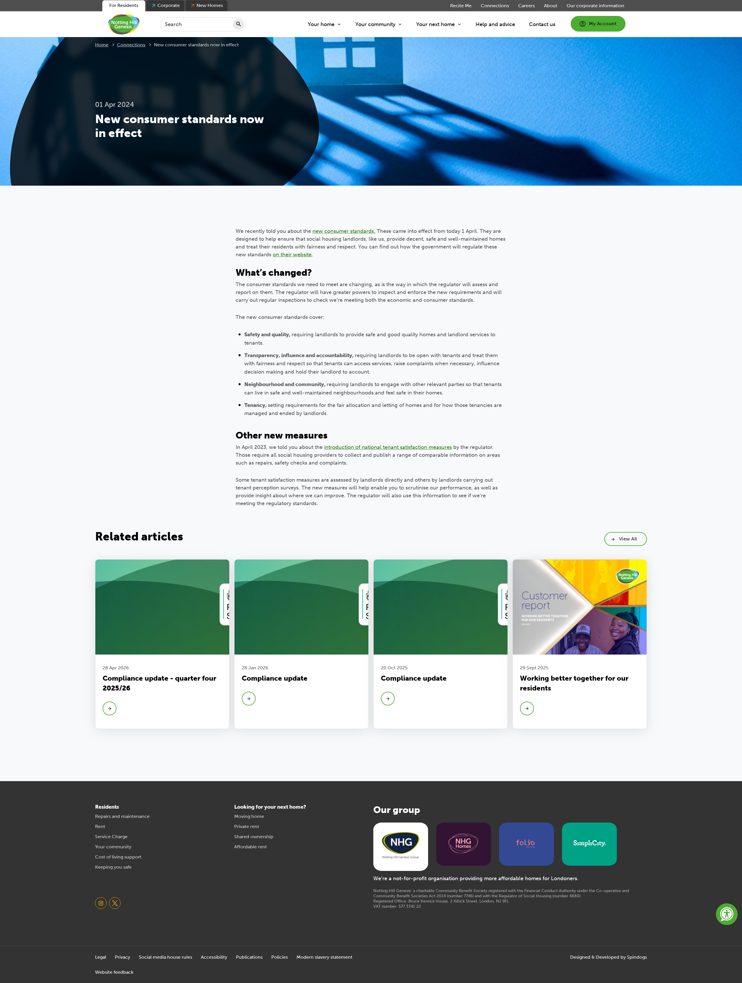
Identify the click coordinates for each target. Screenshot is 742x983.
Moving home (249, 816)
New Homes (210, 5)
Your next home (435, 24)
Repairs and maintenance (122, 816)
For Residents (123, 5)
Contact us (542, 24)
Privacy (122, 957)
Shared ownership (253, 836)
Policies (279, 957)
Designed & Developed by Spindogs (608, 957)
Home (101, 44)
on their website (292, 254)
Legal (100, 957)
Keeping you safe (113, 867)
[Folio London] (527, 843)
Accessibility (214, 957)
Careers (526, 5)
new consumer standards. (343, 231)
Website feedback (114, 972)
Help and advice (495, 24)
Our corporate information (595, 5)
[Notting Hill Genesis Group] (400, 846)
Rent (100, 826)
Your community (375, 24)
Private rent (246, 826)
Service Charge (111, 836)
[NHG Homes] (463, 843)
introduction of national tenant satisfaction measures (388, 447)
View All (628, 539)
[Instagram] (101, 903)
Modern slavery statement (324, 957)
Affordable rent (250, 846)
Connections (495, 5)
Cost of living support (118, 857)
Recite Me (461, 5)
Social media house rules (165, 957)
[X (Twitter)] (115, 903)
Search (238, 24)
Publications (249, 957)
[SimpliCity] (589, 843)
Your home (321, 24)
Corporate (168, 5)
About (550, 5)
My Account (602, 23)
